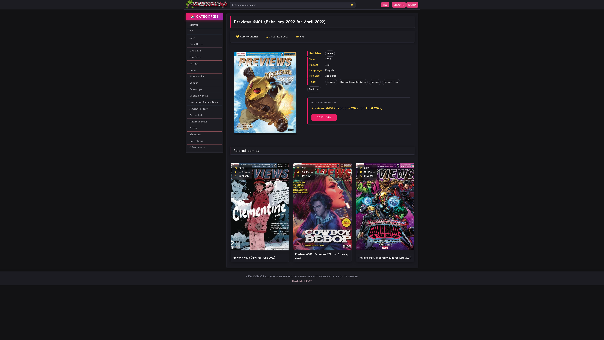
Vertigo (194, 63)
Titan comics (197, 76)
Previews (331, 82)
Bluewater (195, 134)
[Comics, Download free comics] (207, 6)
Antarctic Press (198, 121)
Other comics (197, 147)
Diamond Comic (391, 82)
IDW (192, 37)
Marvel (194, 24)
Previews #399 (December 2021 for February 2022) (322, 256)
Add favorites (249, 36)
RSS (385, 5)
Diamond (375, 82)
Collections (196, 140)
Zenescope (196, 89)
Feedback (297, 281)
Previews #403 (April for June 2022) (254, 257)
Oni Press (195, 57)
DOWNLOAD (324, 117)
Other (330, 53)
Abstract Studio (199, 108)
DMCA (309, 281)
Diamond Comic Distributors (353, 82)
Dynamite (195, 50)
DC (191, 31)
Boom (193, 69)
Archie (193, 128)
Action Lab (196, 115)
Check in (399, 5)
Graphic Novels (199, 95)
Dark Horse (196, 44)
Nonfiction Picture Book (204, 102)
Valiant (194, 82)
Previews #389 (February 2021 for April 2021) (384, 257)
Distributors (314, 89)
